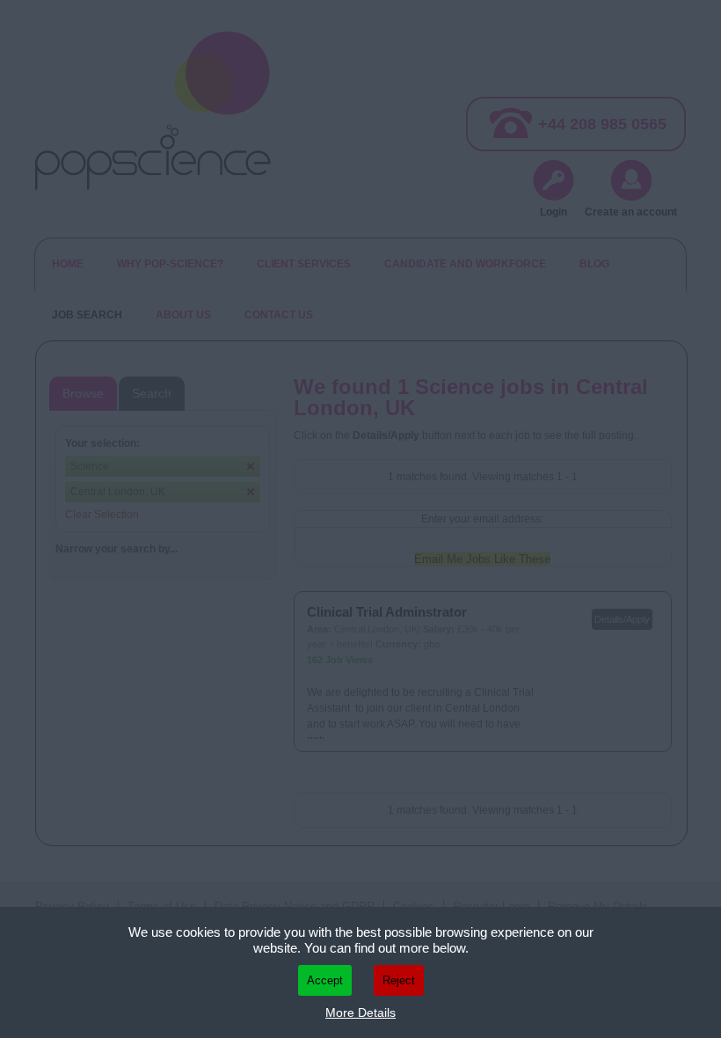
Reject (398, 980)
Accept (325, 980)
